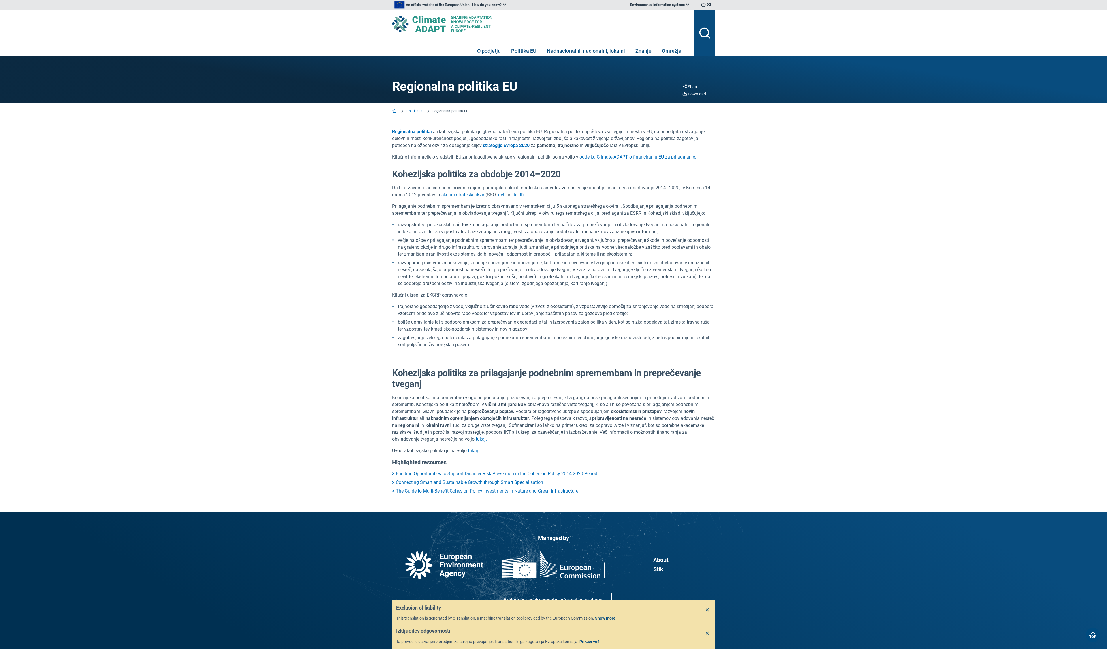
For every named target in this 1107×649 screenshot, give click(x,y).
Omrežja (671, 51)
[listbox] (450, 5)
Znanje (643, 51)
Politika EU (523, 51)
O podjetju (489, 51)
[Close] (707, 610)
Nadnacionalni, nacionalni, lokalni (586, 51)
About (661, 559)
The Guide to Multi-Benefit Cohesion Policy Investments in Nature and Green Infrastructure (487, 491)
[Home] (395, 111)
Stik (658, 569)
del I (502, 194)
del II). (519, 194)
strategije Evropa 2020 (506, 145)
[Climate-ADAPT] (541, 24)
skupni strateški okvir (462, 194)
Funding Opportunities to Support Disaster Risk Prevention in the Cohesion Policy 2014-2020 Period (496, 473)
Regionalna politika (412, 131)
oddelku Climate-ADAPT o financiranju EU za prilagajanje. (637, 157)
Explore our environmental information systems (553, 600)
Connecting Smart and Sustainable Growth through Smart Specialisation (469, 482)
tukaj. (481, 439)
